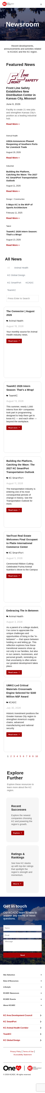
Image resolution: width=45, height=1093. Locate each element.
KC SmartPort (14, 282)
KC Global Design (16, 275)
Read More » (13, 124)
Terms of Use (28, 1051)
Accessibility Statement (23, 1055)
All (8, 268)
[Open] (41, 4)
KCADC (30, 282)
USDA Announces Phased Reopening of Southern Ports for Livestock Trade (22, 144)
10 (36, 756)
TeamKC (11, 290)
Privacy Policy (15, 1051)
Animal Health (21, 268)
